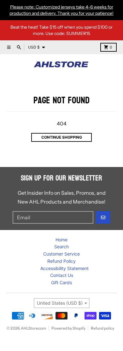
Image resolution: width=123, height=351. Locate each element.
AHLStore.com (33, 328)
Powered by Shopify (68, 328)
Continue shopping (61, 137)
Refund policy (102, 328)
